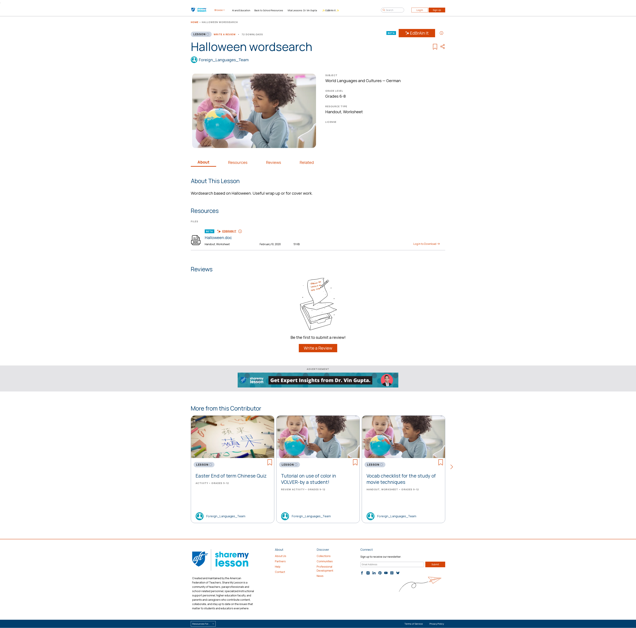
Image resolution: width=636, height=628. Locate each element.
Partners (280, 561)
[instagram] (368, 573)
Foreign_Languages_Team (224, 59)
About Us (280, 556)
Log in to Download (425, 244)
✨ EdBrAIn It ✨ (330, 10)
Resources (237, 162)
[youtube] (386, 573)
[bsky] (397, 573)
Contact (280, 572)
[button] (452, 467)
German (393, 80)
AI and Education (241, 10)
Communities (325, 561)
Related (307, 162)
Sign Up (437, 10)
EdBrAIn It (419, 33)
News (320, 576)
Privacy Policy (436, 623)
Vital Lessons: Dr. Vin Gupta (302, 10)
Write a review (225, 34)
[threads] (392, 573)
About (203, 162)
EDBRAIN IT (229, 231)
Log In (420, 10)
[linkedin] (374, 573)
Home (195, 22)
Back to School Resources (268, 10)
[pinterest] (380, 573)
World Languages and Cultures (353, 80)
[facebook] (362, 573)
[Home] (199, 10)
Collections (324, 556)
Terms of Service (413, 623)
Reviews (273, 162)
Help (277, 566)
